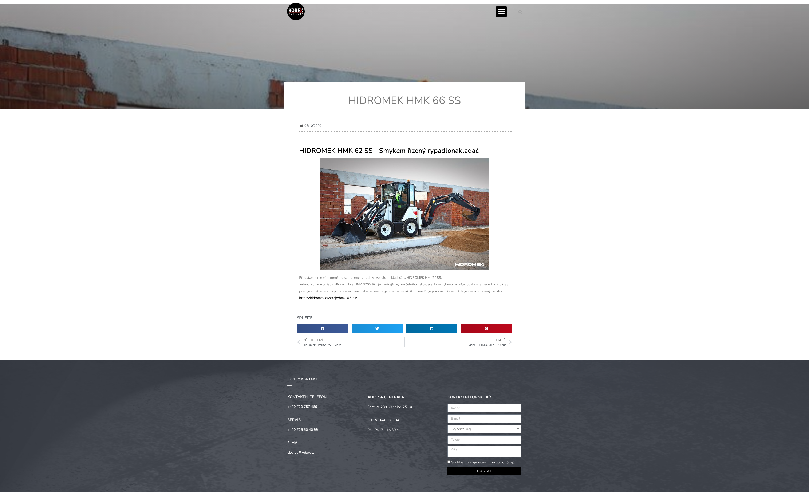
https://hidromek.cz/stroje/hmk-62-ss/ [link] (328, 298)
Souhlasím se (483, 462)
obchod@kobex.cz (300, 452)
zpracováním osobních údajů (494, 462)
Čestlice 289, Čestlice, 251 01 (390, 407)
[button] (501, 11)
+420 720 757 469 (302, 406)
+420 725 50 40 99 (302, 429)
